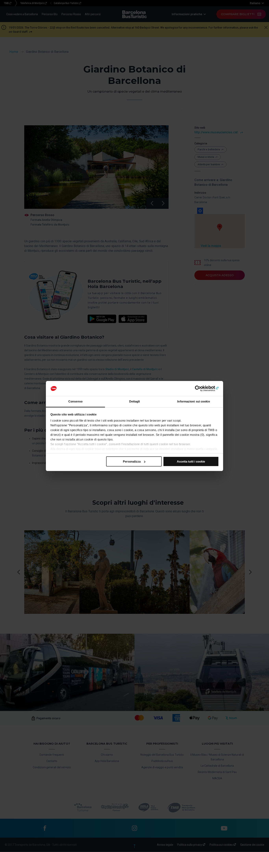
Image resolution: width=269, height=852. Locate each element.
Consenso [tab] (75, 401)
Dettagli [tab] (134, 401)
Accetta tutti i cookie (191, 461)
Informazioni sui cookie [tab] (193, 401)
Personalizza (132, 461)
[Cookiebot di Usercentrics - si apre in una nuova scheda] (201, 388)
